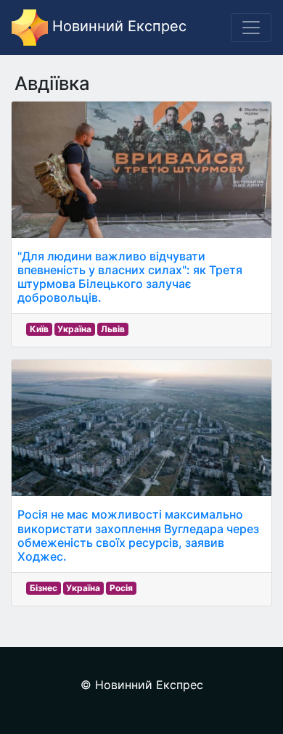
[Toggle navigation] (251, 27)
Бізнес (43, 587)
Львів (113, 328)
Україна (74, 328)
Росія (121, 587)
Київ (39, 328)
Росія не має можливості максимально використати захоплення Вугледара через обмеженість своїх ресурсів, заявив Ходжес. (138, 535)
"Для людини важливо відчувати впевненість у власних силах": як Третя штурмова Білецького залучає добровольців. (129, 277)
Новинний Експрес (117, 26)
